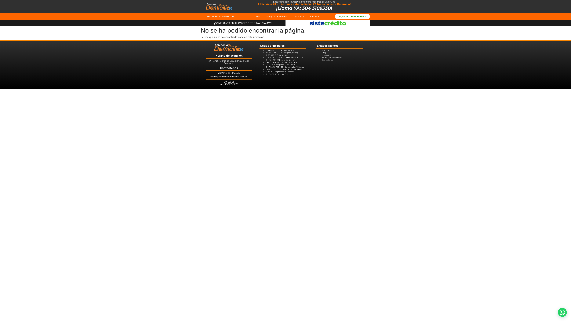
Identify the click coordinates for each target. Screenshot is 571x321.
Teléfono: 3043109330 (229, 73)
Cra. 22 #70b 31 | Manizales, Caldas (280, 64)
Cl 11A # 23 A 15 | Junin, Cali (276, 55)
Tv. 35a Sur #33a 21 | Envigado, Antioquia (283, 53)
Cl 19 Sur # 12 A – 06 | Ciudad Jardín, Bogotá (284, 57)
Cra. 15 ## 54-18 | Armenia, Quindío (280, 60)
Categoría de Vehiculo (276, 16)
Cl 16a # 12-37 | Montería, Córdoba (279, 72)
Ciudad (298, 16)
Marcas (313, 16)
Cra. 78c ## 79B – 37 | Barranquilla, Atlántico (284, 67)
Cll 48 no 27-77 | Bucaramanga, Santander (283, 69)
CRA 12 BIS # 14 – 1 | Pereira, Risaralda (281, 62)
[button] (562, 312)
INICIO (259, 16)
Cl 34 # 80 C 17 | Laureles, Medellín (280, 50)
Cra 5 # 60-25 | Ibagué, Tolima (278, 74)
